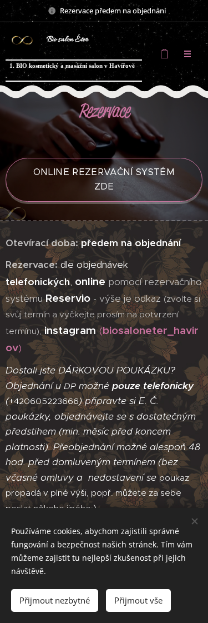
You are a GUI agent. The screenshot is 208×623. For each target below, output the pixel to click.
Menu (187, 53)
